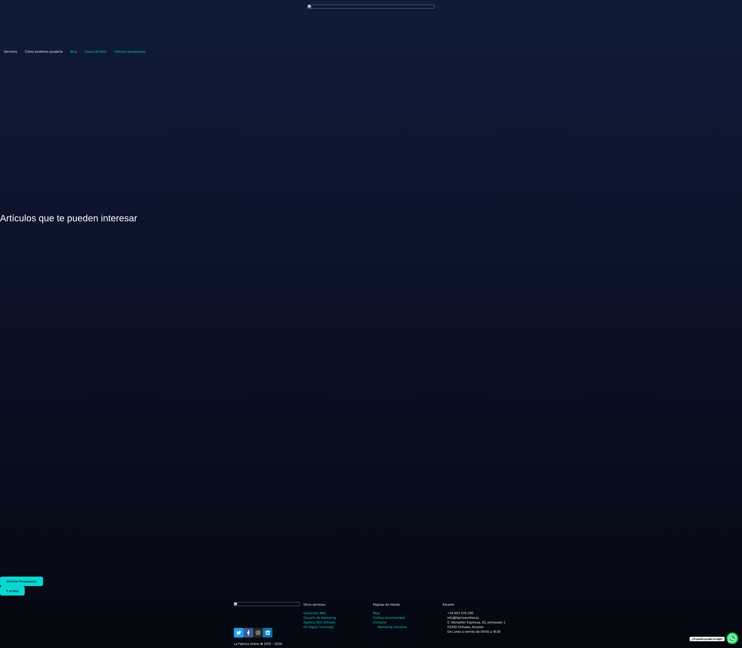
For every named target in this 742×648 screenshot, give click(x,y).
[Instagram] (258, 633)
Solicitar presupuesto (130, 51)
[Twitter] (238, 633)
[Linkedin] (267, 633)
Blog (73, 51)
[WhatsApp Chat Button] (732, 638)
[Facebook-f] (248, 633)
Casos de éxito (96, 51)
